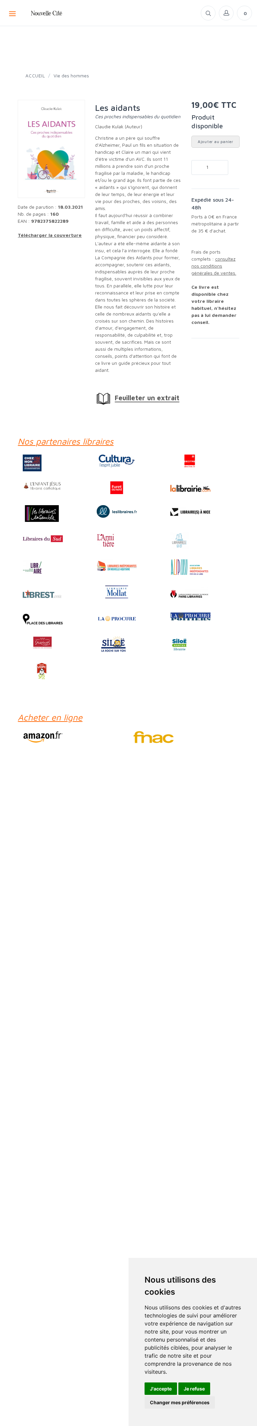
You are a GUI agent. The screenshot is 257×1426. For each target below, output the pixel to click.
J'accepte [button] (161, 1388)
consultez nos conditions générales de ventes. (213, 266)
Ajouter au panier (215, 141)
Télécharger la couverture (50, 235)
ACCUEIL (35, 75)
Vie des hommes (71, 75)
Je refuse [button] (194, 1388)
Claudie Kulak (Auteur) (118, 126)
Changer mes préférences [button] (179, 1402)
